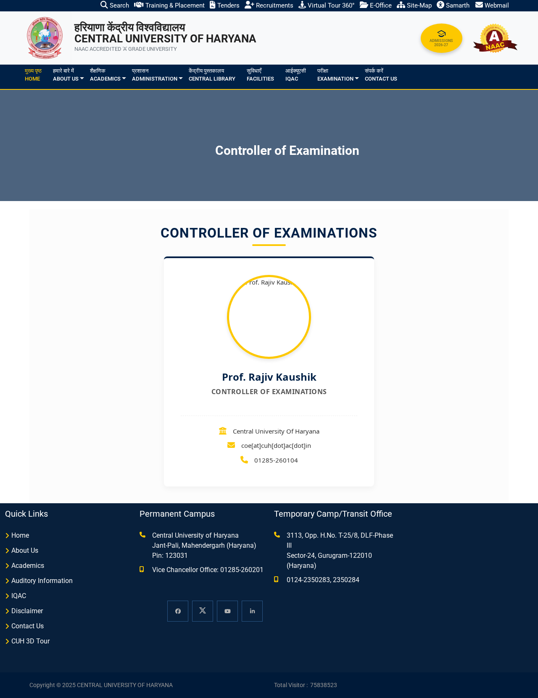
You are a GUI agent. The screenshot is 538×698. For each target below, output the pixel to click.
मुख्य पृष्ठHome (33, 75)
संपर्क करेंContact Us (381, 75)
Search (118, 5)
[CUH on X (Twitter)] (202, 611)
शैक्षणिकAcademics (105, 75)
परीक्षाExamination (335, 75)
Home (20, 535)
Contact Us (27, 626)
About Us (24, 550)
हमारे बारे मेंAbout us (66, 75)
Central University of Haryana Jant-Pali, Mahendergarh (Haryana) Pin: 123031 (204, 545)
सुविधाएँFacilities (260, 75)
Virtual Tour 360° (330, 5)
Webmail (496, 5)
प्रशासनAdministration (154, 75)
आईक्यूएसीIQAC (295, 75)
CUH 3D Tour (30, 641)
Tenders (228, 5)
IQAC (18, 596)
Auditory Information (42, 581)
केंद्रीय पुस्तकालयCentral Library (212, 75)
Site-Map (418, 5)
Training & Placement (174, 5)
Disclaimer (27, 611)
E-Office (380, 5)
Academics (27, 566)
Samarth (456, 5)
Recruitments (273, 5)
